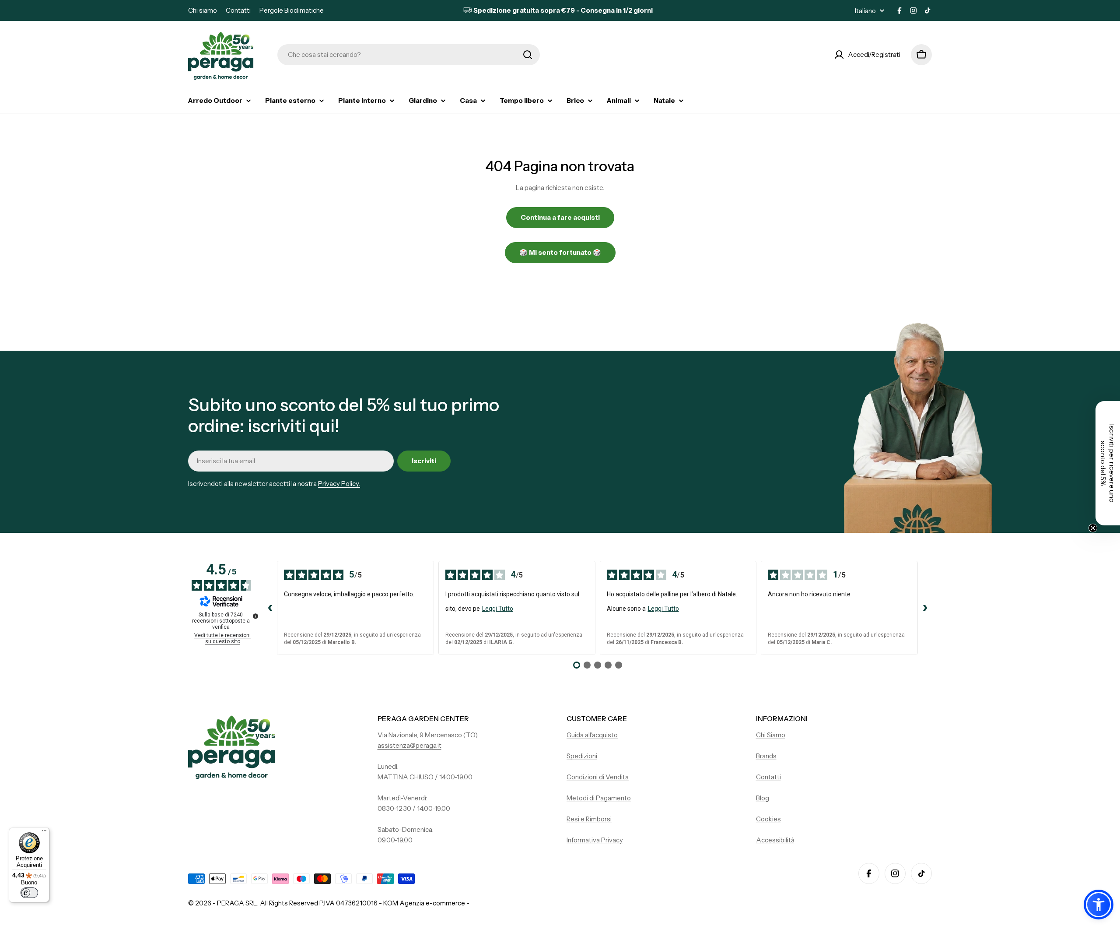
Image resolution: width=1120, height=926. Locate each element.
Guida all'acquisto (592, 735)
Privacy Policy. (339, 483)
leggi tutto (497, 608)
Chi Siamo (770, 735)
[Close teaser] (1092, 528)
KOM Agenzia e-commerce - (426, 903)
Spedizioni (582, 756)
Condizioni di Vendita (598, 777)
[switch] (29, 892)
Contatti (238, 10)
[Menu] (44, 832)
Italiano (865, 10)
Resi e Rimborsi (589, 819)
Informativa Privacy (595, 840)
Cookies (768, 819)
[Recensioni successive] (925, 608)
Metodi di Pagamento (599, 798)
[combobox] (408, 54)
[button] (1098, 904)
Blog (762, 798)
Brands (766, 756)
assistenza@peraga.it (409, 745)
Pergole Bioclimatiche (291, 10)
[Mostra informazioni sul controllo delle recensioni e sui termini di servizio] (255, 616)
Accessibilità (775, 840)
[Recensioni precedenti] (270, 608)
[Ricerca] (527, 54)
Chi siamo (202, 10)
